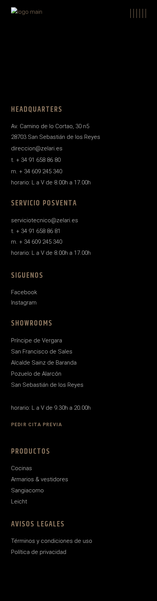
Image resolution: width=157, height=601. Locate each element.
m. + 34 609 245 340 (36, 171)
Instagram (24, 302)
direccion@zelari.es (36, 148)
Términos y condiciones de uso (51, 540)
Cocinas (21, 468)
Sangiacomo (27, 490)
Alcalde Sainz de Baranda (44, 362)
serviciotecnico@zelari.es (44, 220)
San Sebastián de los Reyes (47, 384)
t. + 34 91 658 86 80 (36, 159)
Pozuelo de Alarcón (36, 373)
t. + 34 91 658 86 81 (36, 231)
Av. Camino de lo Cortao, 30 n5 (50, 126)
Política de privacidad (38, 552)
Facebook (24, 292)
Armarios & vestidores (39, 479)
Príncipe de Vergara (36, 340)
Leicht (19, 501)
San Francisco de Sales (41, 351)
